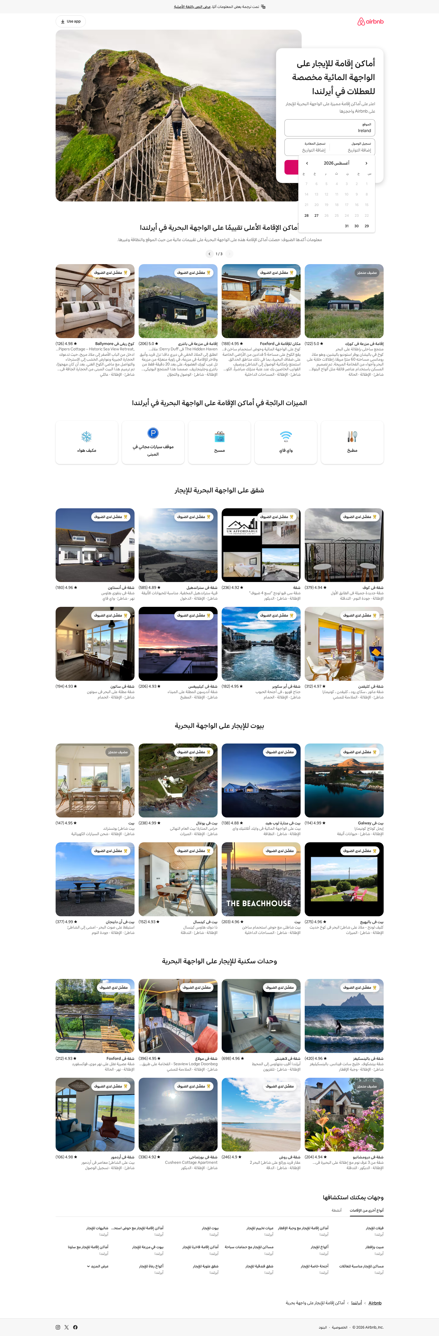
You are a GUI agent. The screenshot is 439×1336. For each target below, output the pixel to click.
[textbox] (352, 150)
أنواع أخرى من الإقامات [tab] (367, 1210)
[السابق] (229, 254)
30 (356, 226)
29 (367, 226)
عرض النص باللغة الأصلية (192, 6)
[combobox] (330, 131)
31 (347, 226)
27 (316, 215)
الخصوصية (340, 1327)
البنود (323, 1327)
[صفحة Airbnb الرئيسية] (371, 21)
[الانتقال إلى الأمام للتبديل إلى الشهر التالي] (307, 163)
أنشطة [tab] (337, 1210)
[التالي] (210, 254)
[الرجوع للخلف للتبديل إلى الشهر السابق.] (366, 163)
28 (306, 215)
